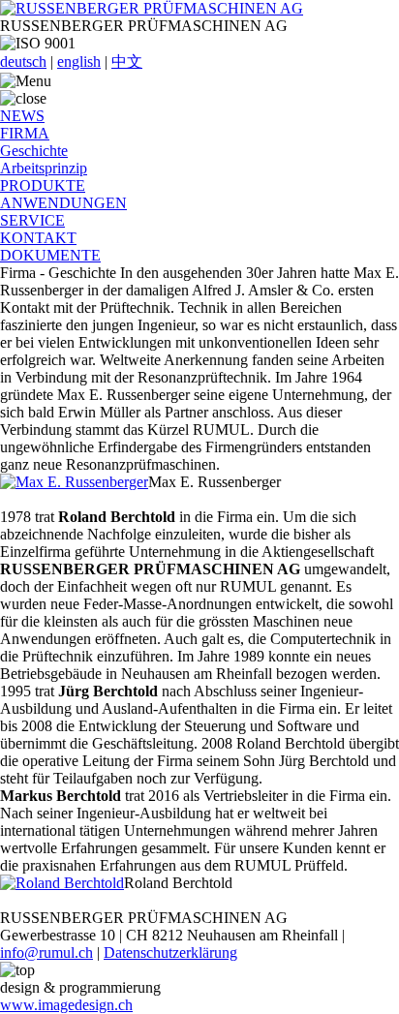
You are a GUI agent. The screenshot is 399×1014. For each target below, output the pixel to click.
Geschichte (34, 150)
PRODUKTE (42, 185)
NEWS (22, 116)
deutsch (23, 61)
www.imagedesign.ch (66, 1005)
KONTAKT (38, 238)
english (79, 61)
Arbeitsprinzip (43, 168)
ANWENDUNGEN (63, 203)
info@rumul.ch (46, 952)
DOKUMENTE (50, 255)
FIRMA (24, 133)
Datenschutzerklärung (170, 952)
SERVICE (32, 220)
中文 (126, 61)
